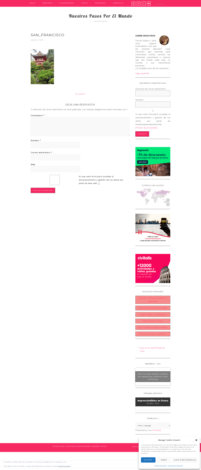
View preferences (185, 460)
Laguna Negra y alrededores (153, 314)
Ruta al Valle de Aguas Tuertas (152, 327)
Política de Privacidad (175, 465)
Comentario (38, 115)
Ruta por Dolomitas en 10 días (152, 308)
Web (33, 164)
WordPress (96, 446)
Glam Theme (70, 446)
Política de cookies (160, 465)
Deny (164, 460)
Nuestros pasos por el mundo (100, 16)
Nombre (36, 140)
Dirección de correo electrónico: (150, 89)
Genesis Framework (84, 446)
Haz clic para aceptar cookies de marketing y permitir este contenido (153, 376)
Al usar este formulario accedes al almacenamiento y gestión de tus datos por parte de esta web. (101, 179)
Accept (148, 460)
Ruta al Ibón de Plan (153, 321)
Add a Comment (80, 94)
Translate (156, 430)
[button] (196, 440)
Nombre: (139, 100)
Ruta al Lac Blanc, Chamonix (153, 334)
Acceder (104, 446)
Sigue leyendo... (142, 73)
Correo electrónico (41, 152)
